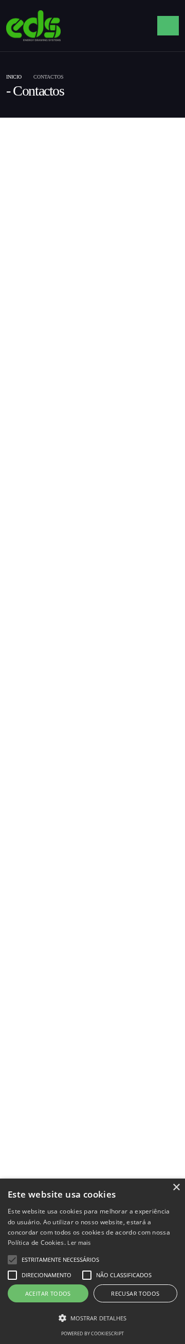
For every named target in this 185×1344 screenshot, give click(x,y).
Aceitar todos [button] (48, 1293)
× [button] (176, 1187)
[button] (12, 1259)
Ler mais (78, 1242)
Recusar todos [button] (135, 1293)
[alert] (92, 1261)
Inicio (14, 77)
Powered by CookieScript (92, 1333)
